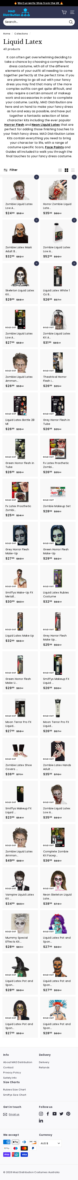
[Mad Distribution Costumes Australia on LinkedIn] (41, 1120)
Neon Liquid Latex (46, 125)
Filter (13, 170)
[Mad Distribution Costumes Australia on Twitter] (61, 1114)
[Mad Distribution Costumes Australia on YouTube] (55, 1114)
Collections (21, 33)
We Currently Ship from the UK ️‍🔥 (40, 3)
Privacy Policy (12, 1072)
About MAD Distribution (17, 1062)
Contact (8, 1067)
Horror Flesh (14, 125)
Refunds (44, 1067)
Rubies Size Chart (14, 1089)
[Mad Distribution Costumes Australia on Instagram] (41, 1114)
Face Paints (54, 147)
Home (6, 33)
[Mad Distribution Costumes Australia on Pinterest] (68, 1114)
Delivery (44, 1062)
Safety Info (10, 1078)
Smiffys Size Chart (14, 1095)
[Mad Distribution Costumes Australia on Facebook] (48, 1114)
